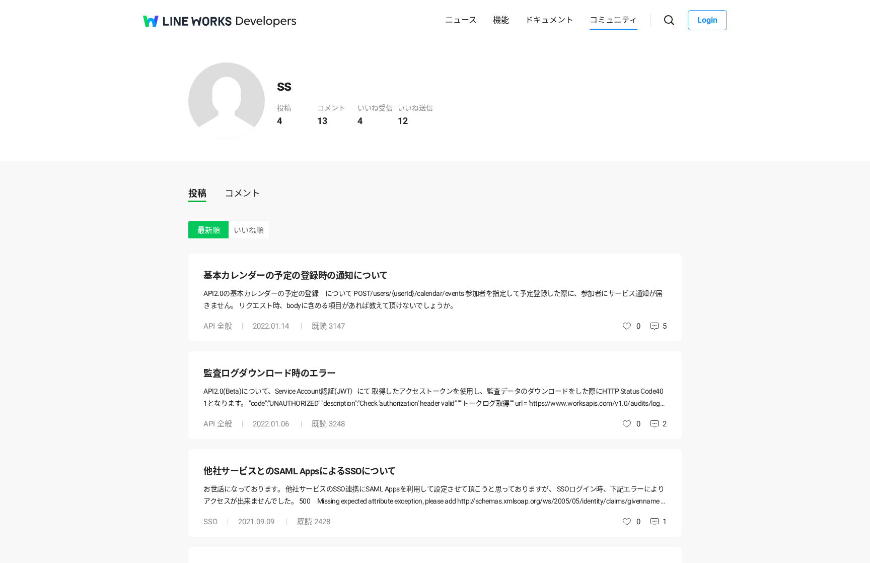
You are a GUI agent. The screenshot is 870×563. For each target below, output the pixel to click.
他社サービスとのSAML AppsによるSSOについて (299, 471)
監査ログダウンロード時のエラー (269, 373)
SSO (210, 521)
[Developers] (266, 22)
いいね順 (249, 230)
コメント (242, 193)
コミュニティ (613, 20)
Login (707, 20)
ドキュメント (549, 20)
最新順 (208, 230)
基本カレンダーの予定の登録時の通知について (295, 275)
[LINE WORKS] (187, 21)
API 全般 (217, 326)
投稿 (197, 193)
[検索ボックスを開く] (669, 20)
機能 (501, 20)
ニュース (461, 20)
